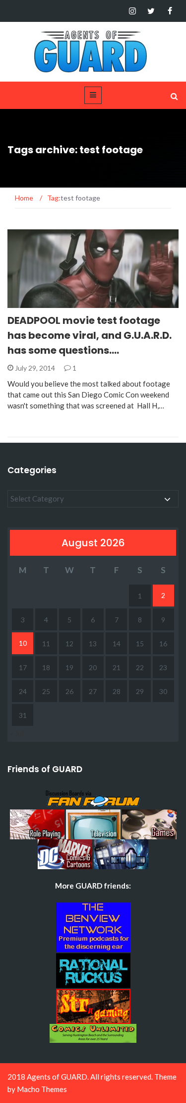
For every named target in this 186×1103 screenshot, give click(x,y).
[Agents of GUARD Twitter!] (151, 11)
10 (23, 643)
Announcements (51, 302)
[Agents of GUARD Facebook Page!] (170, 11)
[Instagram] (132, 11)
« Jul (17, 733)
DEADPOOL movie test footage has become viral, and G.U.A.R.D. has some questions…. (89, 335)
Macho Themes (42, 1089)
